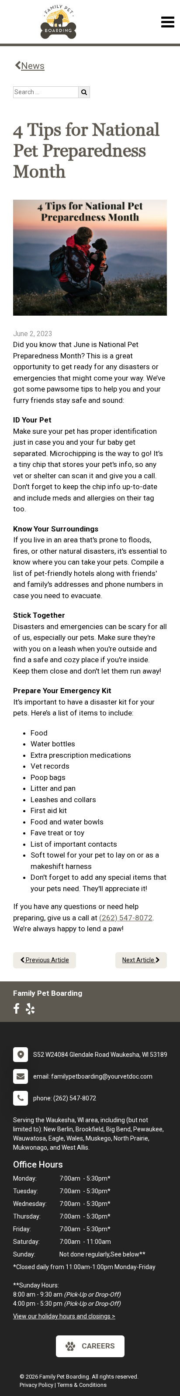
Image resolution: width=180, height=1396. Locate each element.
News (33, 66)
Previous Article (46, 960)
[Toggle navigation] (167, 22)
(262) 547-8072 (125, 917)
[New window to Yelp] (32, 1010)
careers (98, 1346)
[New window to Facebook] (18, 1010)
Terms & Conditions (82, 1385)
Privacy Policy (36, 1385)
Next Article (139, 960)
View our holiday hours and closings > (64, 1316)
